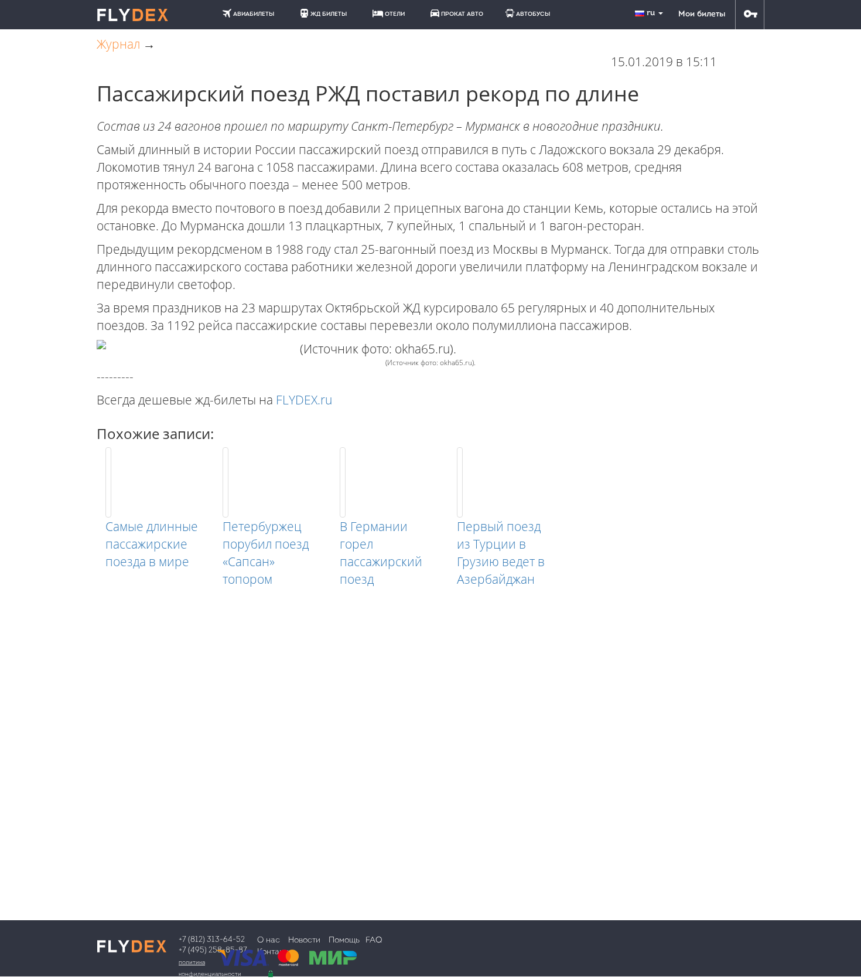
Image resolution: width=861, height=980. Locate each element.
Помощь (344, 940)
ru (652, 13)
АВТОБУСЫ (533, 14)
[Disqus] (430, 734)
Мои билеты (701, 14)
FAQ (373, 940)
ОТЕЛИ (395, 14)
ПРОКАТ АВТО (462, 14)
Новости (304, 940)
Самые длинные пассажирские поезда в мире (151, 544)
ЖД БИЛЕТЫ (328, 14)
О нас (268, 940)
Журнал (118, 44)
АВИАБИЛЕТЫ (253, 14)
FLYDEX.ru (304, 400)
